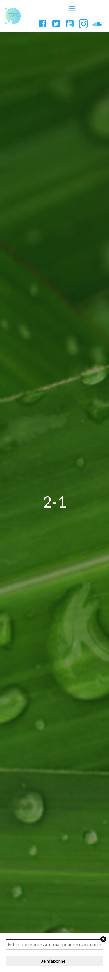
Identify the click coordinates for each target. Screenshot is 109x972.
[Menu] (72, 8)
